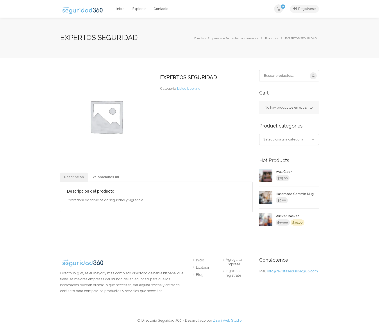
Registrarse (306, 9)
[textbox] (289, 139)
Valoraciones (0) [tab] (106, 177)
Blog (200, 275)
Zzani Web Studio (227, 320)
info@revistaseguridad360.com (292, 271)
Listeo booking (188, 89)
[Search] (313, 75)
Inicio (120, 9)
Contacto (161, 9)
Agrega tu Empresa (234, 261)
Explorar (139, 9)
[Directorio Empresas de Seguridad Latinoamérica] (82, 10)
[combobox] (289, 139)
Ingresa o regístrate (233, 273)
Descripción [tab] (74, 177)
